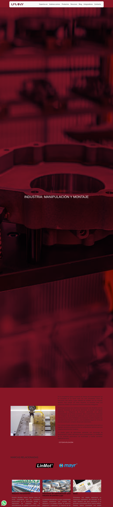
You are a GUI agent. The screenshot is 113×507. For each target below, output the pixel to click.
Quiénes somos (54, 4)
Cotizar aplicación (66, 442)
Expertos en (43, 4)
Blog (80, 4)
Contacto (97, 4)
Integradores (88, 4)
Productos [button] (65, 4)
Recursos (74, 4)
